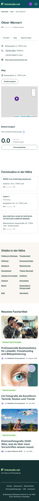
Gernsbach (24, 293)
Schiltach (23, 276)
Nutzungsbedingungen (13, 489)
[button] (30, 4)
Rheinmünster (25, 266)
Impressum (31, 489)
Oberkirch (5, 266)
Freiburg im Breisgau (9, 256)
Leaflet (16, 116)
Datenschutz (18, 486)
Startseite (4, 11)
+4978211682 (10, 51)
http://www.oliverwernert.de (16, 60)
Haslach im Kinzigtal (9, 276)
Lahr (12, 11)
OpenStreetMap (25, 116)
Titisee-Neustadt (26, 271)
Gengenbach (6, 271)
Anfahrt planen (10, 81)
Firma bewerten (19, 147)
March (3, 286)
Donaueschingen (26, 261)
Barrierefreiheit (29, 486)
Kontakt (9, 486)
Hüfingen (5, 261)
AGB (24, 489)
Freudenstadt (25, 256)
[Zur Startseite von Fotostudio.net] (10, 4)
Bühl (3, 293)
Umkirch (4, 281)
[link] (19, 183)
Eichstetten (24, 281)
